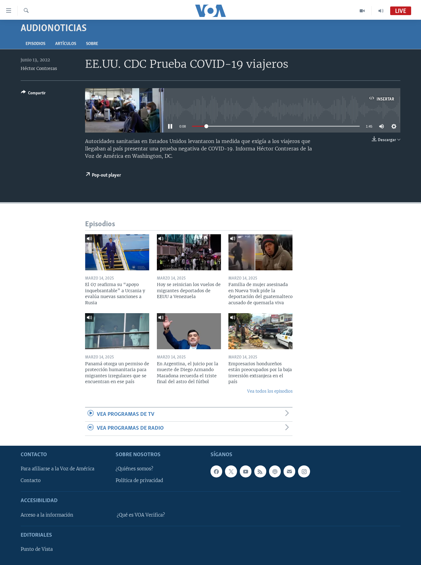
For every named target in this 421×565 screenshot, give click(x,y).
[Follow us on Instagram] (304, 471)
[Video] (362, 10)
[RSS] (260, 471)
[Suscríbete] (289, 471)
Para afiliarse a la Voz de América (57, 469)
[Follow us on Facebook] (216, 471)
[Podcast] (275, 471)
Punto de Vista (37, 549)
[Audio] (381, 10)
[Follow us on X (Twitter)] (231, 471)
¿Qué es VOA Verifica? (141, 515)
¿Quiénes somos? (134, 469)
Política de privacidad (139, 480)
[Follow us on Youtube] (245, 471)
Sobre (92, 44)
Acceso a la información (47, 515)
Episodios (35, 44)
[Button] (33, 94)
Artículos (65, 44)
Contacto (31, 480)
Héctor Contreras (39, 68)
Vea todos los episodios (269, 391)
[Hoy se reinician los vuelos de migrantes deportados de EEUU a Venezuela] (189, 252)
